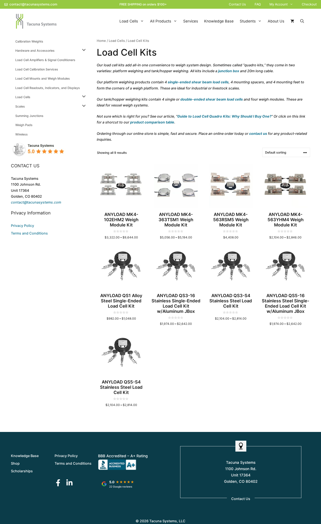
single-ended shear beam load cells (198, 82)
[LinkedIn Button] (69, 482)
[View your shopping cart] (292, 21)
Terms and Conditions (29, 233)
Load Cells (128, 21)
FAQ (258, 4)
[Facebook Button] (58, 482)
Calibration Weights (29, 41)
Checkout (309, 4)
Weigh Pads (24, 125)
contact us (258, 133)
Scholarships (22, 471)
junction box (228, 71)
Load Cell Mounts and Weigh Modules (42, 78)
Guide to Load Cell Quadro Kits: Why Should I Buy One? (224, 116)
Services (190, 21)
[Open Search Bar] (302, 21)
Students (248, 21)
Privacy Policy (22, 225)
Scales (20, 106)
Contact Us (237, 4)
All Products (160, 21)
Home (101, 41)
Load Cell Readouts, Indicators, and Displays (47, 88)
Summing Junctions (29, 116)
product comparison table (152, 122)
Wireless (21, 134)
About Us (276, 21)
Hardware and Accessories (35, 50)
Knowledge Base (219, 21)
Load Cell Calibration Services (36, 69)
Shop (15, 463)
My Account (278, 4)
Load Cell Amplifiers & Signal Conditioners (45, 60)
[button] (292, 4)
